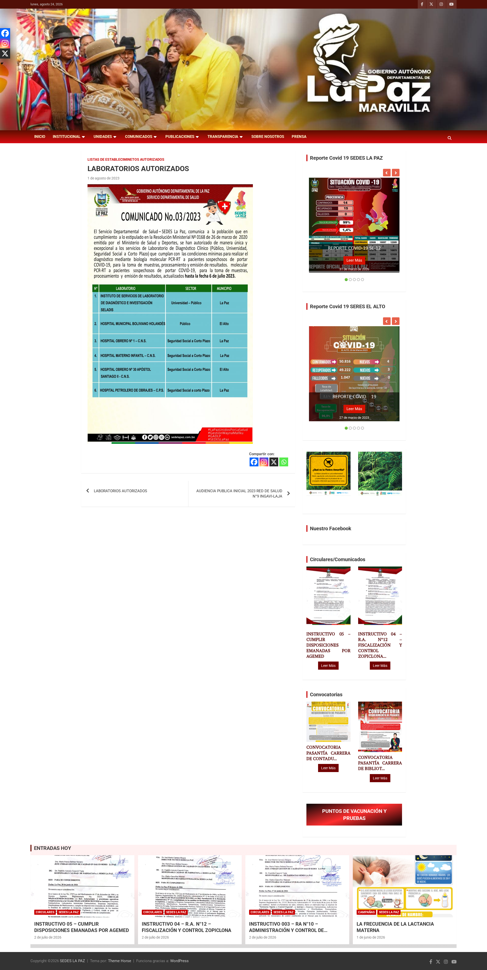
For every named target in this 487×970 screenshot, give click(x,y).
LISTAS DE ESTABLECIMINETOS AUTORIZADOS (126, 159)
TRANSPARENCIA (222, 136)
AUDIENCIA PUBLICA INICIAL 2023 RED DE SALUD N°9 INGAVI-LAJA (239, 494)
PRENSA (299, 136)
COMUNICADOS (138, 136)
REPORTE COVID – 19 (354, 396)
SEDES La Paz (69, 912)
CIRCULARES (45, 912)
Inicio (39, 136)
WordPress (179, 961)
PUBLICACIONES (179, 136)
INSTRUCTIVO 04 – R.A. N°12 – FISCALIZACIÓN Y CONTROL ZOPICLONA (186, 927)
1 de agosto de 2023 (103, 178)
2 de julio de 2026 (47, 937)
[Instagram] (263, 461)
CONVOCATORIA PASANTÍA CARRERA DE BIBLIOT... (380, 763)
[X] (273, 461)
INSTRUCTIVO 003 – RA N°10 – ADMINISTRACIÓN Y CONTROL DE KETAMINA (286, 930)
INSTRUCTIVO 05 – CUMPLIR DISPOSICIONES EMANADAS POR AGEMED (328, 645)
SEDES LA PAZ (72, 961)
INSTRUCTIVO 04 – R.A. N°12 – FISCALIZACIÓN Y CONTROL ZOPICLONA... (380, 645)
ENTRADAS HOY (52, 848)
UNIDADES (103, 136)
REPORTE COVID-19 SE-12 (354, 248)
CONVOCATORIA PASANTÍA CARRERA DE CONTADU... (328, 752)
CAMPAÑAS (366, 912)
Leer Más (354, 260)
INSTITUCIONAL (66, 136)
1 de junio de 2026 (371, 937)
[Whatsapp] (283, 461)
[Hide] (2, 63)
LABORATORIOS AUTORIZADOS (120, 491)
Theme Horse (119, 961)
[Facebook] (254, 461)
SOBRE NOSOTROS (267, 136)
